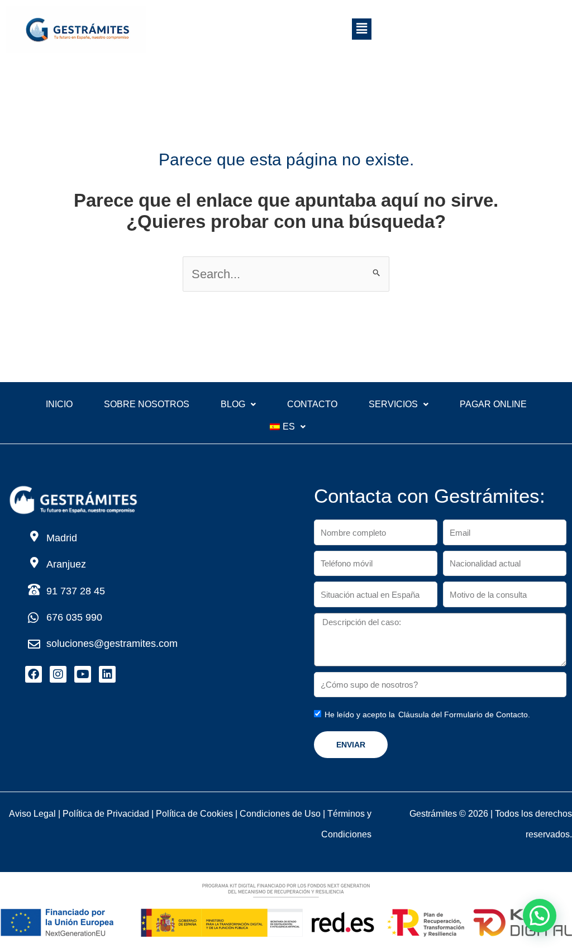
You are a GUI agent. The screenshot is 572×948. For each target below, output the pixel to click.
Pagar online (493, 404)
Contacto (312, 404)
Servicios (393, 404)
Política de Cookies (194, 813)
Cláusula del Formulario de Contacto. (464, 714)
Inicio (59, 404)
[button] (361, 29)
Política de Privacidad (106, 813)
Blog (233, 404)
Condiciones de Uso (280, 813)
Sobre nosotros (146, 404)
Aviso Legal (32, 813)
